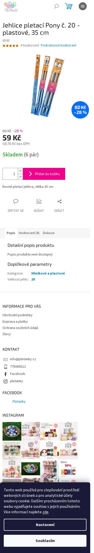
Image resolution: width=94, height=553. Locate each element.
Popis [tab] (11, 233)
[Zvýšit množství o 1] (20, 171)
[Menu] (83, 6)
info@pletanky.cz (23, 359)
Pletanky (19, 401)
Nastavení (45, 525)
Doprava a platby (15, 321)
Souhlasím (45, 541)
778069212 (18, 366)
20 (33, 279)
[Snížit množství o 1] (20, 177)
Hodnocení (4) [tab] (29, 233)
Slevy (7, 334)
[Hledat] (56, 6)
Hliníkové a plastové (48, 273)
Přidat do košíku (47, 174)
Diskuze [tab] (49, 233)
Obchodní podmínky (18, 315)
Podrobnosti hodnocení (58, 45)
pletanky (16, 381)
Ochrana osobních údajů (20, 327)
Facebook (17, 373)
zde (45, 512)
